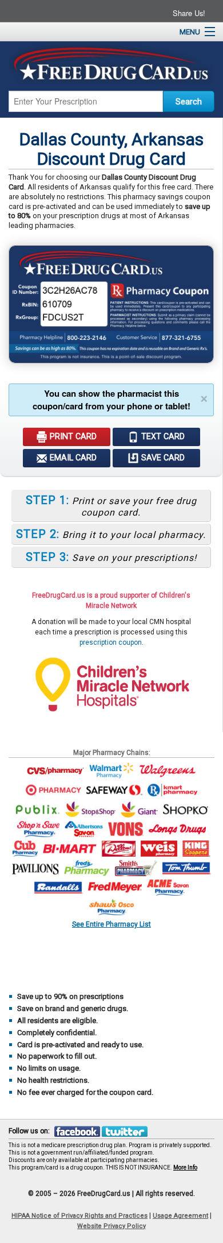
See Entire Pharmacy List (111, 924)
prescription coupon (110, 642)
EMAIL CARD (72, 458)
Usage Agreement (180, 1215)
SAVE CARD (162, 458)
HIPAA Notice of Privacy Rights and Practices (79, 1215)
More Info (185, 1167)
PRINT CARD (72, 437)
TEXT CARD (162, 437)
